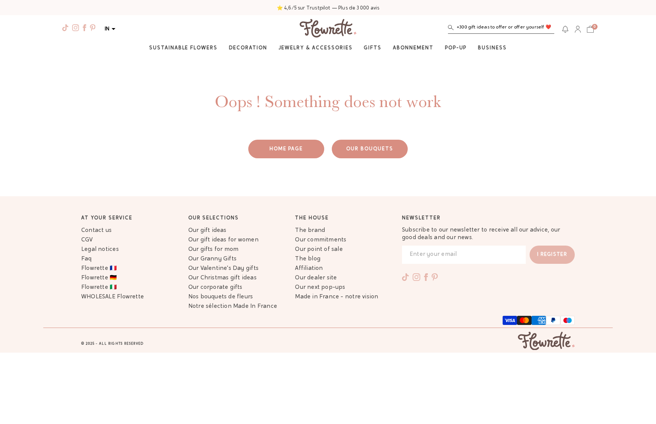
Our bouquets (369, 149)
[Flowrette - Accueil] (328, 29)
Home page (286, 149)
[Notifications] (565, 29)
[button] (501, 29)
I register (552, 254)
